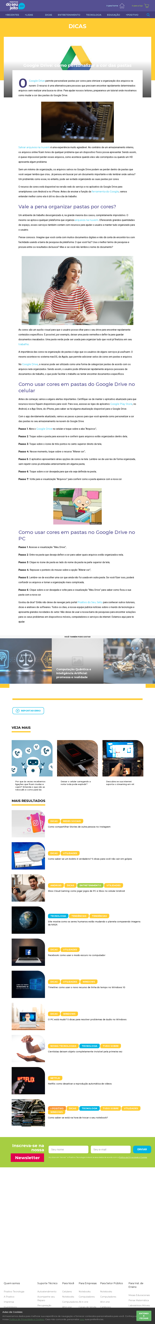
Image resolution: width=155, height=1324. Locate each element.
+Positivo (132, 14)
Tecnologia (58, 916)
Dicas (77, 26)
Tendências (78, 916)
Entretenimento (90, 885)
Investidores (10, 1307)
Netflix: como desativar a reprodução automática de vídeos (80, 1083)
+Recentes (12, 14)
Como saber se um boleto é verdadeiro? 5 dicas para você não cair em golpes (90, 859)
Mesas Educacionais (139, 1295)
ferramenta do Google (105, 191)
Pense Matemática (139, 1300)
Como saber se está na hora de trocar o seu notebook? (78, 1117)
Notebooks (68, 1296)
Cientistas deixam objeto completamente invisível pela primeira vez (85, 1051)
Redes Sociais (72, 821)
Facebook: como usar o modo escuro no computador (76, 955)
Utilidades (70, 853)
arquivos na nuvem (86, 220)
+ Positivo (57, 1108)
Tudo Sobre (111, 1046)
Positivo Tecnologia (14, 1291)
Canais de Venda (87, 1307)
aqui (82, 1319)
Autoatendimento (46, 1291)
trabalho (23, 344)
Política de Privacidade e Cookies (26, 1319)
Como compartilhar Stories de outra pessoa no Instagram (79, 826)
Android (55, 885)
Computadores (70, 1302)
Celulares (67, 1291)
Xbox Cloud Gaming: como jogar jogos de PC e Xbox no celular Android (86, 891)
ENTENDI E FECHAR (144, 1315)
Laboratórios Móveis (139, 1305)
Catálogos (105, 1307)
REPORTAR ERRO (31, 710)
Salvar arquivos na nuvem (34, 147)
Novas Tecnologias (63, 1046)
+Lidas (29, 14)
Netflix (55, 1078)
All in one (67, 1307)
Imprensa (9, 1302)
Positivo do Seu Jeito (90, 602)
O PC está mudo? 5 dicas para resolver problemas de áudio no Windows (87, 1019)
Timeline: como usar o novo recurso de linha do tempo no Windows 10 (86, 987)
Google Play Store (121, 404)
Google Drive (37, 80)
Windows (89, 981)
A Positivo (9, 1296)
